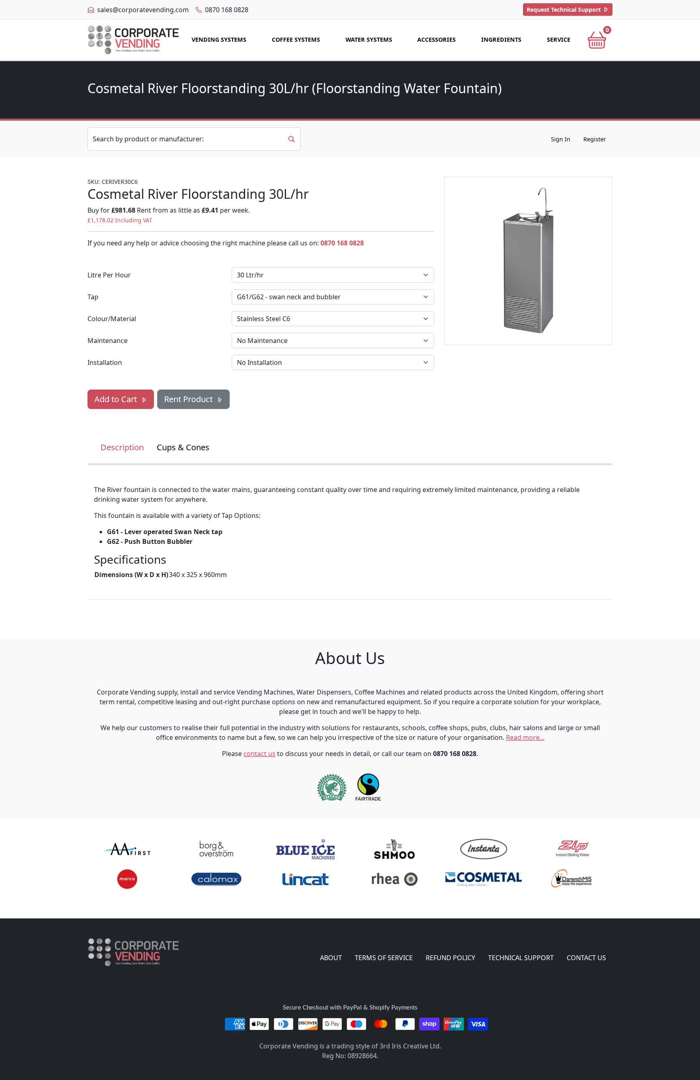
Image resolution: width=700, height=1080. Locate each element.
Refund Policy (450, 957)
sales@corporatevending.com (142, 9)
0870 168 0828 (225, 9)
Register (594, 139)
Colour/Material (112, 318)
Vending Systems (219, 39)
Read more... (525, 737)
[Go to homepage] (133, 40)
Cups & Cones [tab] (183, 447)
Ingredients (501, 39)
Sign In (560, 139)
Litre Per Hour (109, 275)
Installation (105, 362)
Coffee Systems (296, 39)
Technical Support (564, 9)
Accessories (436, 39)
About (331, 957)
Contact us (586, 957)
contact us (259, 753)
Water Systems (369, 39)
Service (558, 39)
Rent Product (189, 399)
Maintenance (108, 340)
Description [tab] (122, 447)
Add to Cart (116, 399)
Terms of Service (384, 957)
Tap (93, 296)
